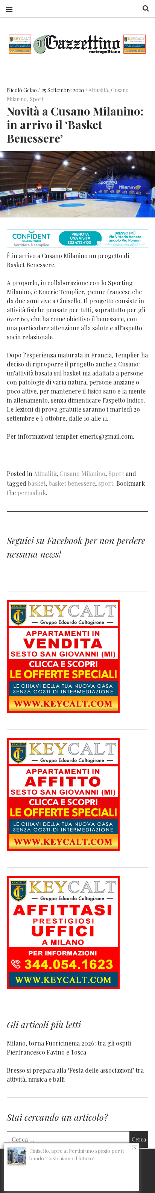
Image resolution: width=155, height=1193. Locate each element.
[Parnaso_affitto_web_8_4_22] (63, 849)
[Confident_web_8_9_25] (77, 245)
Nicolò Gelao (22, 90)
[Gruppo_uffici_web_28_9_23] (63, 987)
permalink (31, 493)
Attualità (98, 90)
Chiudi (134, 1147)
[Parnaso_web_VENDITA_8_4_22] (63, 710)
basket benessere (72, 483)
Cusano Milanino (82, 473)
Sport (37, 99)
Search (142, 8)
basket (37, 483)
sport (105, 483)
